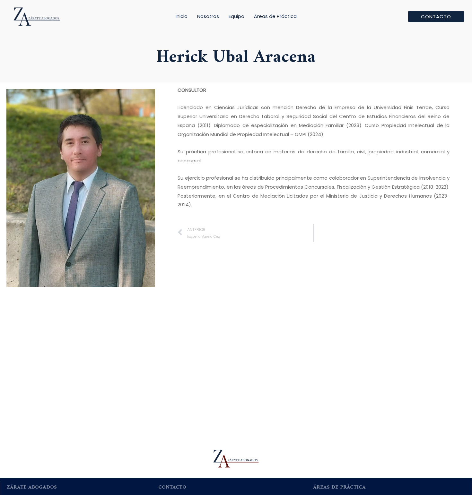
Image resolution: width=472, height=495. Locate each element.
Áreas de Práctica (275, 16)
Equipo (236, 16)
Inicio (182, 16)
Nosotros (208, 16)
